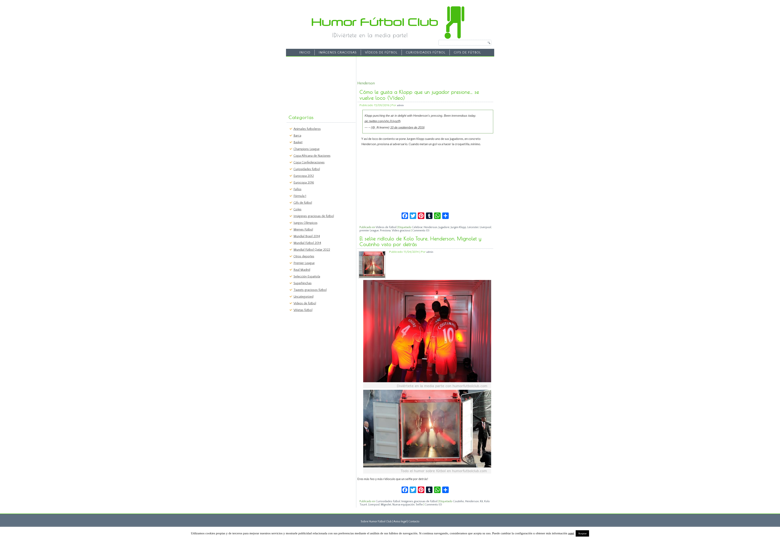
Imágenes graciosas (338, 52)
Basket (298, 142)
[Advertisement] (318, 83)
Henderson (430, 227)
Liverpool (485, 227)
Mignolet (386, 504)
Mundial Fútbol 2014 (307, 243)
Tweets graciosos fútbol (310, 290)
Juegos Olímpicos (305, 223)
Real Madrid (302, 270)
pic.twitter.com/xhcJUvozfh (383, 121)
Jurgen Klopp (458, 227)
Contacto (413, 521)
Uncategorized (303, 296)
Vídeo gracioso (401, 230)
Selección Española (307, 276)
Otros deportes (304, 256)
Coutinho (458, 501)
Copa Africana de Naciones (312, 156)
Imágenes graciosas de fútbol (314, 216)
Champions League (307, 149)
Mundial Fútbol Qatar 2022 (312, 250)
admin (400, 105)
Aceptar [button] (582, 533)
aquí (571, 533)
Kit (481, 501)
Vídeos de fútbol (381, 52)
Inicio (304, 52)
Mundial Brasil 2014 (307, 236)
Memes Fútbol (303, 229)
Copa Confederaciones (309, 162)
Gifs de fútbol (467, 52)
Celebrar (417, 227)
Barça (297, 135)
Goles (297, 209)
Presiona (385, 230)
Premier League (304, 263)
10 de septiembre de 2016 (407, 127)
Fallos (297, 189)
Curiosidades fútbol (425, 52)
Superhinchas (303, 283)
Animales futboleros (307, 129)
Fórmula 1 (300, 196)
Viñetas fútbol (303, 310)
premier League (369, 230)
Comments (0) (420, 230)
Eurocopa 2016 (304, 182)
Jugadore (444, 227)
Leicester (473, 227)
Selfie (419, 504)
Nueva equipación (403, 504)
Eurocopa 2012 (304, 176)
